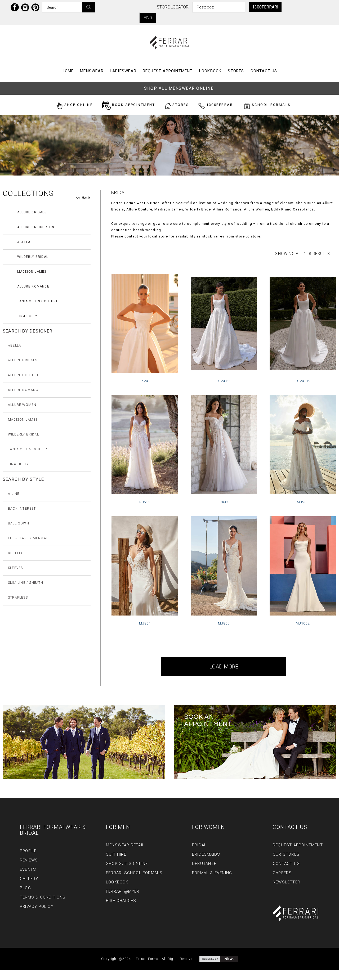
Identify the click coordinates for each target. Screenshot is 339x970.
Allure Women (22, 405)
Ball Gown (18, 523)
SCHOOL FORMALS (270, 105)
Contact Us (264, 71)
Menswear (92, 71)
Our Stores (286, 854)
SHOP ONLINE (78, 105)
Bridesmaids (206, 854)
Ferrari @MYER (123, 891)
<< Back (83, 197)
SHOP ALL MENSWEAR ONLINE (178, 88)
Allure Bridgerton (35, 227)
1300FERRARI (265, 7)
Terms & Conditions (43, 897)
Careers (282, 872)
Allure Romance (33, 286)
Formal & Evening (212, 872)
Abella (23, 242)
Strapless (18, 597)
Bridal (199, 845)
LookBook (210, 71)
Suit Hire (116, 854)
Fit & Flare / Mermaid (29, 538)
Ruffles (15, 553)
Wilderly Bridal (32, 257)
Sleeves (15, 568)
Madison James (32, 271)
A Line (13, 494)
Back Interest (22, 508)
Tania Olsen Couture (37, 301)
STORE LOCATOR (173, 7)
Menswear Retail (125, 845)
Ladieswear (123, 71)
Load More (223, 666)
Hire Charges (121, 900)
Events (28, 869)
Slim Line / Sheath (25, 583)
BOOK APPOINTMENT (133, 105)
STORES (180, 105)
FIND (148, 17)
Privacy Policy (36, 906)
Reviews (29, 860)
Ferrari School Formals (134, 872)
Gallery (29, 878)
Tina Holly (27, 316)
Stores (236, 71)
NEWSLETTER (286, 882)
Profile (28, 850)
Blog (25, 888)
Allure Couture (23, 375)
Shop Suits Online (127, 863)
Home (68, 71)
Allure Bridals (32, 212)
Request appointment (168, 71)
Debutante (204, 863)
